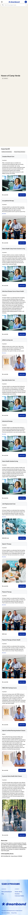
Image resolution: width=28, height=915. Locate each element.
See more (4, 213)
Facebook (17, 893)
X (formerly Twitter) (19, 895)
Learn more (22, 194)
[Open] (25, 5)
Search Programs (11, 884)
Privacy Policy (14, 912)
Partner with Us (18, 891)
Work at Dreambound (7, 891)
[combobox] (16, 5)
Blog (3, 893)
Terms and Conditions (6, 912)
